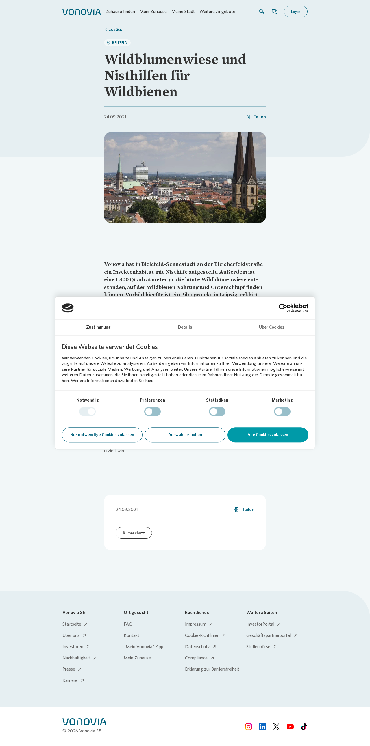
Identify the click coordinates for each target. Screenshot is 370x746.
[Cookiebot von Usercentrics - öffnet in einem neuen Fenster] (283, 308)
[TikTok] (304, 726)
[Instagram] (248, 726)
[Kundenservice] (274, 11)
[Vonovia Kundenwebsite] (81, 11)
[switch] (152, 411)
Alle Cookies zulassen (267, 434)
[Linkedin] (262, 726)
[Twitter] (276, 726)
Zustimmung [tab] (98, 327)
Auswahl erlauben (185, 434)
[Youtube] (290, 726)
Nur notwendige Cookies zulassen (102, 434)
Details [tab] (185, 327)
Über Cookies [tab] (271, 327)
